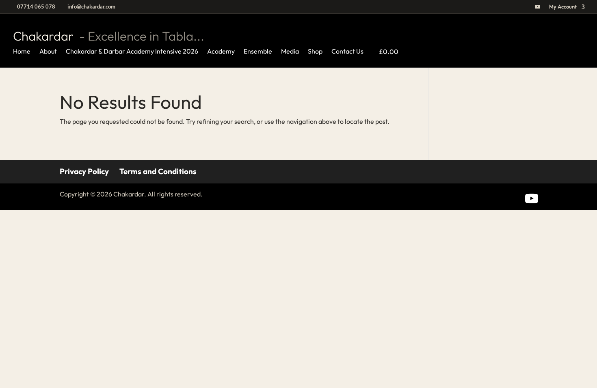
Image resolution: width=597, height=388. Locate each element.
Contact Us (347, 51)
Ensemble (258, 51)
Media (290, 51)
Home (21, 51)
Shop (315, 51)
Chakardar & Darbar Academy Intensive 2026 (132, 51)
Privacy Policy (84, 171)
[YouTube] (537, 9)
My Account (563, 7)
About (48, 51)
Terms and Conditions (158, 171)
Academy (221, 51)
